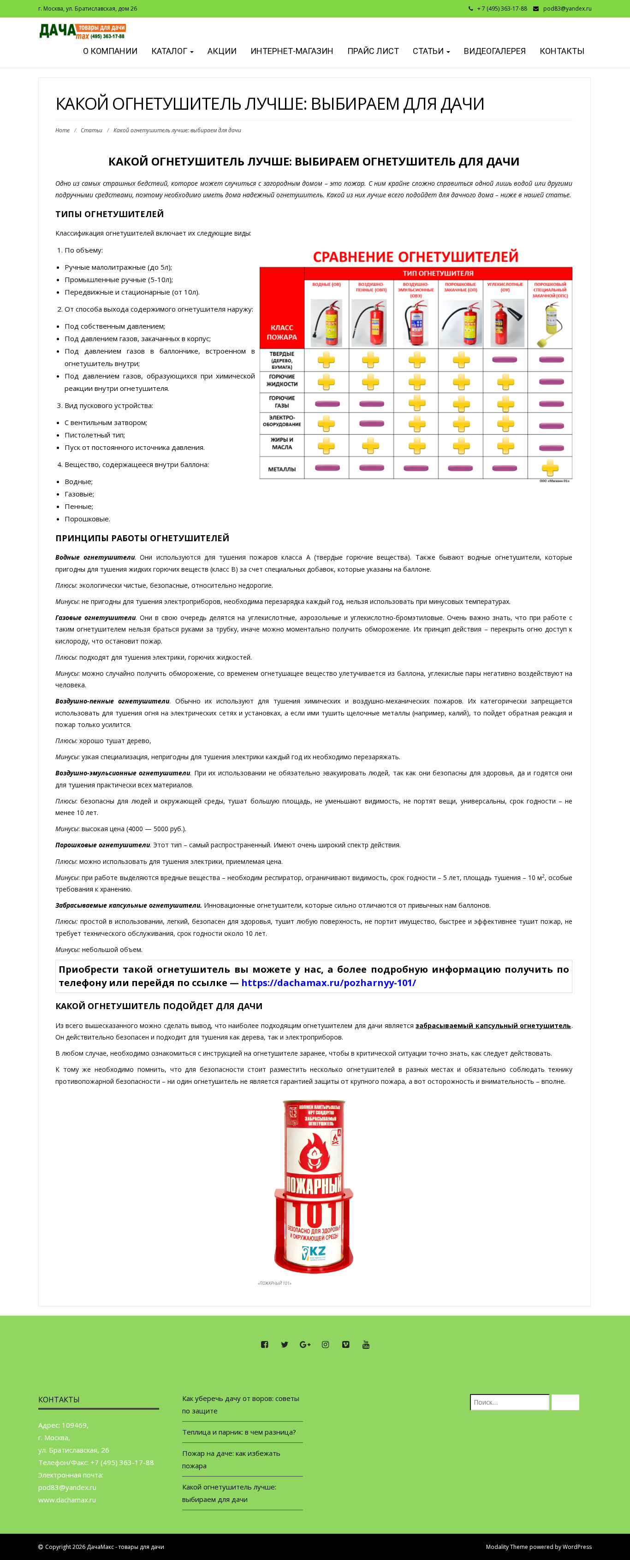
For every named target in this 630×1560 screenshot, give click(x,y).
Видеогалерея (495, 51)
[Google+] (305, 1344)
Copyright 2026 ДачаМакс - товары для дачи (104, 1547)
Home (62, 130)
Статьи (429, 51)
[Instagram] (325, 1344)
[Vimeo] (345, 1344)
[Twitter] (284, 1344)
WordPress (577, 1547)
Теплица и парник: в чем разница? (239, 1431)
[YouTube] (366, 1344)
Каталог (170, 51)
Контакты (562, 51)
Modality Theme (507, 1547)
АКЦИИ (222, 51)
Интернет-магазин (291, 51)
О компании (109, 51)
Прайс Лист (373, 51)
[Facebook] (264, 1344)
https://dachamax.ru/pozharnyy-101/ (328, 982)
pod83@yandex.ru (567, 8)
